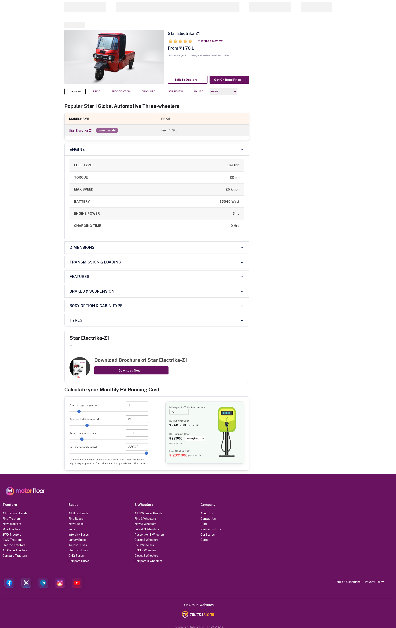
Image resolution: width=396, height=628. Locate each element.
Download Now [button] (129, 370)
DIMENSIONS (82, 247)
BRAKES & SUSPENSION (92, 291)
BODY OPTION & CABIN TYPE (96, 306)
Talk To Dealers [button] (185, 79)
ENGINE (77, 149)
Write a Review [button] (212, 41)
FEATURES (79, 276)
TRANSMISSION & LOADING (95, 262)
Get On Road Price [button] (227, 79)
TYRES (76, 320)
